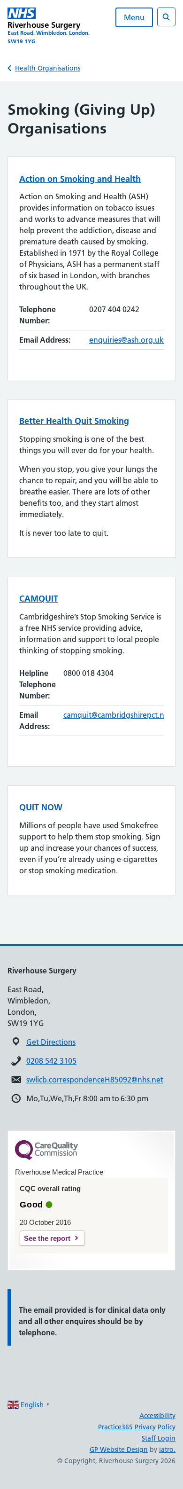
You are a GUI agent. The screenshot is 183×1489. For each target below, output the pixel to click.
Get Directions (51, 1042)
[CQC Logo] (46, 1157)
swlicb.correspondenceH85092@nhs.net (94, 1079)
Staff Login (158, 1438)
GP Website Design (119, 1449)
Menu (134, 17)
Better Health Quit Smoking (74, 420)
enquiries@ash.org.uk (126, 340)
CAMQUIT (38, 598)
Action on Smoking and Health (80, 178)
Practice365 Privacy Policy (136, 1427)
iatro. (167, 1449)
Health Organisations (47, 68)
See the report (47, 1238)
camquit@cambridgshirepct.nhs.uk (123, 715)
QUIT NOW (40, 807)
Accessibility (157, 1415)
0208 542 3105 (51, 1061)
